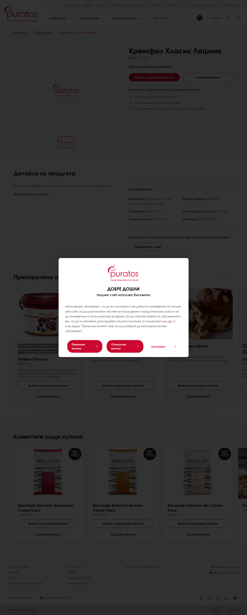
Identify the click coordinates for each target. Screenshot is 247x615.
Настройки (158, 346)
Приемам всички (78, 346)
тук (170, 321)
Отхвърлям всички (118, 346)
